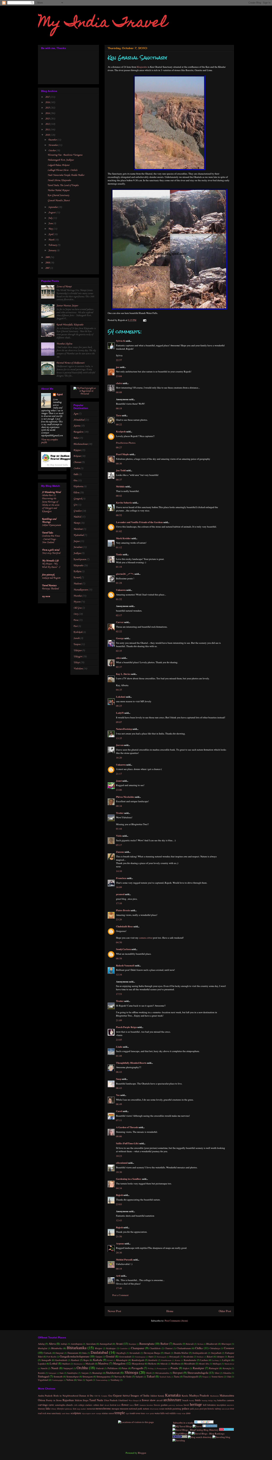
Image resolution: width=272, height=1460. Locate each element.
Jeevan (119, 745)
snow (93, 1413)
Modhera (175, 1363)
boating (204, 1400)
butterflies (221, 1400)
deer (102, 1405)
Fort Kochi (51, 1356)
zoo (188, 1413)
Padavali (100, 1368)
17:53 (119, 994)
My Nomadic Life (50, 560)
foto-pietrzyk (48, 574)
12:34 (119, 974)
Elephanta (78, 486)
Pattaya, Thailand (50, 588)
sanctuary (56, 1413)
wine (184, 1413)
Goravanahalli (125, 1356)
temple (120, 1412)
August (52, 212)
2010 (47, 135)
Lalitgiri (226, 1360)
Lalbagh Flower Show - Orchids (62, 170)
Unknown (121, 590)
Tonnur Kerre (217, 1376)
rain (223, 1408)
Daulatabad (99, 1352)
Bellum (200, 1344)
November (53, 145)
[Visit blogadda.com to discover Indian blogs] (226, 1429)
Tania (119, 554)
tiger (127, 1413)
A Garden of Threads (127, 1127)
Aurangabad (106, 1343)
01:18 (119, 566)
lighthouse (68, 1408)
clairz (119, 383)
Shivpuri (178, 1372)
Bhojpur (98, 1348)
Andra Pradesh (45, 1395)
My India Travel (102, 23)
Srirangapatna (103, 1376)
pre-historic (209, 1408)
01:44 (119, 828)
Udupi (76, 662)
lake (48, 1408)
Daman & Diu (86, 1395)
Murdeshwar (229, 1363)
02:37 (119, 667)
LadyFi (120, 712)
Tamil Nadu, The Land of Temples (63, 185)
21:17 (119, 773)
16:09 (119, 887)
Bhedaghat (42, 1348)
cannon (230, 1400)
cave (51, 1405)
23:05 (119, 1039)
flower (125, 1405)
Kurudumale (190, 1360)
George (120, 638)
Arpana (120, 1243)
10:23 (119, 1156)
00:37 (119, 479)
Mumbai (77, 596)
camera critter (145, 937)
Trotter (120, 813)
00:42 (119, 495)
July (50, 218)
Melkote (152, 1363)
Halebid (77, 516)
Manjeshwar (138, 1363)
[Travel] (197, 1426)
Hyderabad (78, 535)
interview (230, 1405)
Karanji (161, 1395)
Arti (118, 1275)
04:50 (119, 942)
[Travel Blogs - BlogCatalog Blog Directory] (195, 1429)
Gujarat (117, 1395)
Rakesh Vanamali (125, 965)
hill (204, 1405)
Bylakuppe (111, 1348)
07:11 (119, 1120)
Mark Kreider (123, 538)
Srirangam (88, 1376)
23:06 (119, 789)
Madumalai (78, 1363)
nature (146, 1408)
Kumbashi (152, 1360)
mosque (115, 1408)
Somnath (58, 1376)
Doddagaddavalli (199, 1353)
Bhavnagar (226, 1343)
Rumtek (41, 1373)
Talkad (151, 1376)
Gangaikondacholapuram (74, 1356)
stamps (98, 1413)
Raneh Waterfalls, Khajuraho (69, 324)
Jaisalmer (77, 547)
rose (49, 1413)
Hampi (76, 523)
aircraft (160, 1400)
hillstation (211, 1405)
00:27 (119, 447)
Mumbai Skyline (64, 343)
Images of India (140, 1395)
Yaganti (89, 1380)
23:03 (119, 1204)
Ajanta (76, 425)
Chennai (77, 462)
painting (177, 1408)
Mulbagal (217, 1363)
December (52, 139)
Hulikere (200, 1356)
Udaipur (77, 650)
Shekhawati (113, 1372)
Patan (124, 1368)
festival (113, 1405)
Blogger (142, 1452)
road (40, 1413)
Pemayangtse (162, 1368)
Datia (84, 1353)
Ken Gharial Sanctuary (58, 195)
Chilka (199, 1348)
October (52, 150)
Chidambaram (184, 1348)
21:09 (119, 1020)
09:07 (119, 722)
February (53, 245)
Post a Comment (120, 1295)
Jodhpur (77, 553)
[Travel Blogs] (189, 1433)
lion (74, 1408)
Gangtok (77, 498)
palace (185, 1408)
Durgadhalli (216, 1353)
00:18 (119, 408)
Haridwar (78, 529)
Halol (151, 1356)
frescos (157, 1405)
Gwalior (77, 511)
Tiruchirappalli (190, 1376)
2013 (47, 118)
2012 (47, 124)
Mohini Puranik (124, 1259)
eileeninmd (121, 1162)
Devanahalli (135, 1353)
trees (143, 1413)
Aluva (52, 1343)
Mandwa (103, 1363)
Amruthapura (76, 1343)
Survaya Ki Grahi (123, 1376)
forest (132, 1405)
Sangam (84, 1373)
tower (138, 1413)
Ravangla (227, 1368)
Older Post (225, 1311)
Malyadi (90, 1363)
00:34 (119, 806)
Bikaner (77, 456)
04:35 (119, 689)
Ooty (75, 614)
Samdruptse (72, 1373)
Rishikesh (77, 632)
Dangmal (59, 1353)
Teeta (176, 1376)
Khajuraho (142, 66)
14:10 (119, 871)
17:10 (119, 903)
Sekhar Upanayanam (51, 525)
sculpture (76, 1413)
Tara (118, 415)
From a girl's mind (50, 550)
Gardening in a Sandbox (128, 1179)
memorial (91, 1408)
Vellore (69, 1380)
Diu (75, 480)
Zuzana (120, 851)
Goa (110, 1395)
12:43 (119, 1220)
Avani (119, 1343)
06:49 (119, 1104)
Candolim (123, 1348)
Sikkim (78, 1400)
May (50, 228)
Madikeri (66, 1363)
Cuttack (48, 1352)
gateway (171, 1405)
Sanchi (76, 638)
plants (196, 1408)
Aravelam (91, 1343)
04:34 (119, 1188)
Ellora (76, 492)
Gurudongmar (140, 1356)
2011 (47, 129)
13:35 (119, 738)
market (83, 1408)
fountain (143, 1405)
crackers (88, 1405)
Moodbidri (189, 1363)
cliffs (76, 1405)
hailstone (179, 1405)
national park (135, 1408)
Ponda (174, 1368)
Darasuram (73, 1352)
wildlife (172, 1413)
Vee (118, 1095)
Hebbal (126, 1395)
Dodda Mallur (181, 1352)
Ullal (229, 1376)
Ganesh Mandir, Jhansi (59, 200)
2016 (47, 102)
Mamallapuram (80, 589)
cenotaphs (60, 1405)
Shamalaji (97, 1372)
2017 (47, 97)
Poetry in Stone (54, 1400)
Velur (79, 1380)
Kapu (86, 1360)
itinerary (41, 1408)
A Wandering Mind (51, 492)
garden (164, 1405)
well (167, 1413)
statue (105, 1413)
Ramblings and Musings (49, 520)
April (51, 234)
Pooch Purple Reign (126, 1027)
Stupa (85, 1400)
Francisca (121, 878)
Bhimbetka (56, 1348)
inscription (221, 1405)
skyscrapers (86, 1413)
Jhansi (231, 1356)
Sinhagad (43, 1376)
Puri (75, 626)
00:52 (119, 515)
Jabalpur (220, 1356)
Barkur (164, 1343)
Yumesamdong (101, 1380)
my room (46, 596)
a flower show (148, 1400)
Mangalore (119, 1363)
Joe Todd (121, 470)
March (51, 239)
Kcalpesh (121, 431)
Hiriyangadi (174, 1356)
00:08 (119, 392)
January (52, 250)
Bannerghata (146, 1343)
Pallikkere (113, 1368)
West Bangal (134, 1400)
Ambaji (64, 1343)
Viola (119, 835)
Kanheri (75, 1360)
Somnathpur (72, 1376)
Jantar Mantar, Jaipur (67, 305)
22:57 (119, 360)
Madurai (77, 583)
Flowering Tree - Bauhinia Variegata (65, 155)
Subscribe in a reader (183, 1422)
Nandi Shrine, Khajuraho (59, 180)
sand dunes (66, 1413)
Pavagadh (137, 1368)
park (192, 1408)
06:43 (119, 1072)
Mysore (76, 601)
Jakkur (153, 1395)
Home (169, 1311)
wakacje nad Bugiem (51, 578)
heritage (196, 1404)
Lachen (204, 1360)
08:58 (119, 958)
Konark (76, 577)
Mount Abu (204, 1363)
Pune (75, 620)
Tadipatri (139, 1376)
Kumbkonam (166, 1360)
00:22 (119, 424)
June (50, 223)
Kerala (185, 1395)
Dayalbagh (121, 1353)
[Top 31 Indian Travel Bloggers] (57, 466)
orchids (168, 1408)
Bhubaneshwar (80, 444)
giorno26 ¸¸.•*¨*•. (125, 573)
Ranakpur (198, 1368)
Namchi (44, 1368)
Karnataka (173, 1395)
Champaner (137, 1348)
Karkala (97, 1360)
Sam (61, 1373)
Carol (119, 1111)
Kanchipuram (79, 559)
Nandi (54, 1368)
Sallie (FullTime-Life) (127, 1143)
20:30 (119, 1252)
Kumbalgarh (138, 1360)
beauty (191, 1400)
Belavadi (190, 1343)
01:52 (119, 599)
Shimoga (131, 1372)
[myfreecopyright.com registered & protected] (84, 393)
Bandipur (132, 1344)
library (53, 1408)
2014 (47, 113)
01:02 (119, 531)
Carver (120, 622)
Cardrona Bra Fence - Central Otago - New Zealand (51, 539)
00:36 (119, 463)
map (78, 1408)
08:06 (119, 1136)
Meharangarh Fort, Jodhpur (61, 160)
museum (124, 1408)
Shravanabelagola (197, 1372)
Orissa (41, 1400)
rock (44, 1413)
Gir (75, 504)
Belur (75, 438)
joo (117, 367)
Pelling (151, 1368)
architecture (172, 1399)
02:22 (119, 631)
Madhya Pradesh (199, 1395)
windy (178, 1413)
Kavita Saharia (124, 502)
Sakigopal (52, 1373)
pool (202, 1408)
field (118, 1405)
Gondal (110, 1356)
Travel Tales (47, 532)
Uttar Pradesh (110, 1400)
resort (227, 1408)
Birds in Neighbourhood (65, 1395)
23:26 (119, 919)
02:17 (119, 615)
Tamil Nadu (96, 1400)
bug (215, 1400)
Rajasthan (68, 1400)
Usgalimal (43, 1380)
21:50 (119, 1236)
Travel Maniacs (49, 585)
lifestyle (60, 1408)
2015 (47, 107)
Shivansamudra (162, 1373)
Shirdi (149, 1373)
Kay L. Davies (123, 674)
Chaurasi (169, 1348)
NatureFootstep (124, 729)
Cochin (76, 468)
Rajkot (186, 1368)
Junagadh (46, 1360)
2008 (47, 262)
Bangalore (78, 432)
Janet (119, 780)
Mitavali (163, 1363)
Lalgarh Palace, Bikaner (58, 165)
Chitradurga (214, 1348)
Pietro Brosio (123, 910)
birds (198, 1400)
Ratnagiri (214, 1368)
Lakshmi (120, 696)
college (81, 1405)
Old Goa (77, 608)
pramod (120, 894)
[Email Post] (144, 320)
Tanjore (76, 644)
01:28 (119, 583)
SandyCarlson (123, 949)
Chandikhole (155, 1348)
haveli (186, 1405)
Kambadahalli (61, 1360)
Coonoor (229, 1348)
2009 (47, 257)
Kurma (177, 1360)
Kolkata (77, 571)
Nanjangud (68, 1368)
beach (185, 1400)
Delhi (75, 474)
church (69, 1405)
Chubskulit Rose (124, 926)
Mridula (120, 486)
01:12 (119, 547)
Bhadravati (211, 1343)
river (232, 1408)
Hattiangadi (161, 1356)
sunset (111, 1413)
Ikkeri (210, 1356)
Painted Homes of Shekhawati (70, 362)
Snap (118, 1079)
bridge (210, 1400)
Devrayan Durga (152, 1352)
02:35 (119, 650)
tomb (132, 1413)
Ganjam (98, 1356)
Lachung (215, 1360)
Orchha (82, 1367)
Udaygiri (77, 656)
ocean (161, 1408)
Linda (119, 1046)
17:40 (119, 1288)
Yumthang (114, 1380)
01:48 (119, 1055)
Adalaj (41, 1343)
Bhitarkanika (76, 1347)
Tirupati (205, 1376)
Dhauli (167, 1353)
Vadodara (78, 668)
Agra (75, 413)
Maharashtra (227, 1395)
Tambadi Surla (165, 1376)
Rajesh (119, 1195)
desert (107, 1405)
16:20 (119, 757)
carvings (43, 1405)
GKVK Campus (100, 1395)
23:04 (119, 376)
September (53, 207)
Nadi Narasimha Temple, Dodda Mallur (66, 175)
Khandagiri (121, 1360)
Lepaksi (42, 1363)
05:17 (119, 845)
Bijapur (77, 450)
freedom (150, 1405)
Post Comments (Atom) (176, 1320)
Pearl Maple (122, 454)
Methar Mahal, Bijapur (58, 190)
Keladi (110, 1360)
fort (136, 1405)
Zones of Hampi (64, 286)
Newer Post (114, 1311)
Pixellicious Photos (125, 442)
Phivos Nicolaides (125, 796)
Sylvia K (120, 340)
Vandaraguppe (57, 1380)
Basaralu (177, 1343)
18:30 (119, 1172)
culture (96, 1405)
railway (218, 1408)
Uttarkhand (123, 1400)
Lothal (53, 1363)
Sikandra (227, 1373)
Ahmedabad (78, 419)
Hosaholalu (188, 1356)
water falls (160, 1413)
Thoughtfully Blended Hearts (131, 1062)
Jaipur (76, 541)
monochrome (103, 1408)
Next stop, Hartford (51, 553)
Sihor (217, 1373)
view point (150, 1413)
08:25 (119, 705)
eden (118, 657)
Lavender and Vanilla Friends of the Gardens (139, 522)
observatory (154, 1408)
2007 (47, 268)
